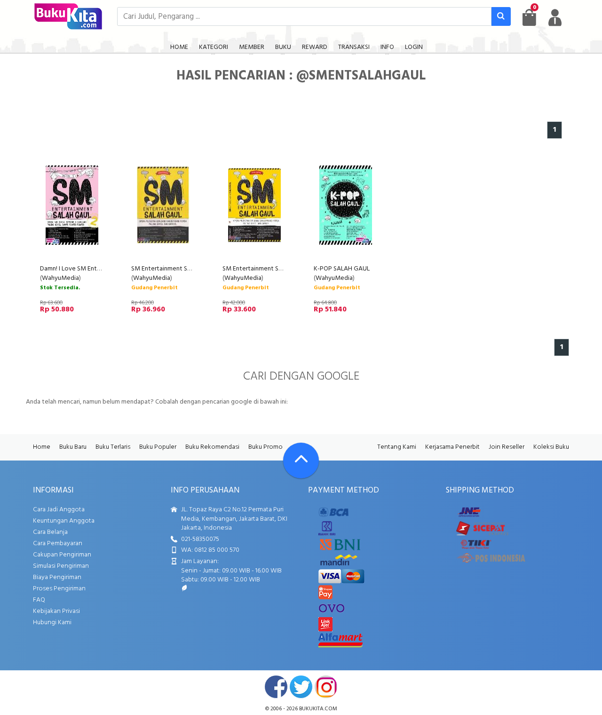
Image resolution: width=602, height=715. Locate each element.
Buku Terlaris (112, 447)
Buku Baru (73, 447)
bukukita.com (318, 709)
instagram (326, 687)
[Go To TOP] (301, 460)
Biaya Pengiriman (57, 577)
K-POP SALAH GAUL (342, 268)
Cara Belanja (50, 532)
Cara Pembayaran (57, 543)
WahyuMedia (60, 278)
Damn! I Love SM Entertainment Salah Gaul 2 (101, 268)
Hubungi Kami (52, 622)
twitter (301, 687)
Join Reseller (506, 447)
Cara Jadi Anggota (59, 509)
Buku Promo (265, 447)
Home (41, 447)
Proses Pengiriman (59, 588)
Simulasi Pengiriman (61, 566)
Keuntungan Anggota (64, 521)
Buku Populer (157, 447)
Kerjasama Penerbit (452, 447)
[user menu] (555, 17)
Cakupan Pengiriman (62, 554)
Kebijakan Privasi (56, 611)
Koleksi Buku (551, 447)
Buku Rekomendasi (212, 447)
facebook (276, 687)
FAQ (39, 600)
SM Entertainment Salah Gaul (172, 268)
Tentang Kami (396, 447)
